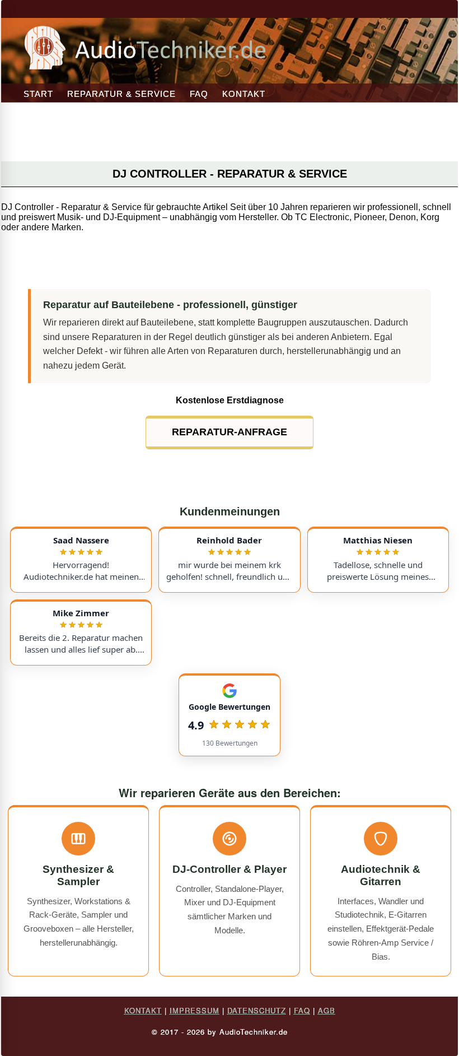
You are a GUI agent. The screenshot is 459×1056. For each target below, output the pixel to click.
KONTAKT (243, 94)
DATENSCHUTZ (256, 1010)
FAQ (199, 94)
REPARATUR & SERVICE (121, 94)
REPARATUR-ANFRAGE (229, 432)
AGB (326, 1010)
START (38, 94)
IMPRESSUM (194, 1010)
